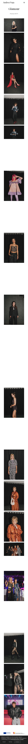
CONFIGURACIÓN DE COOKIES (17, 739)
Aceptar (4, 741)
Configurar (17, 741)
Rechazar (10, 741)
